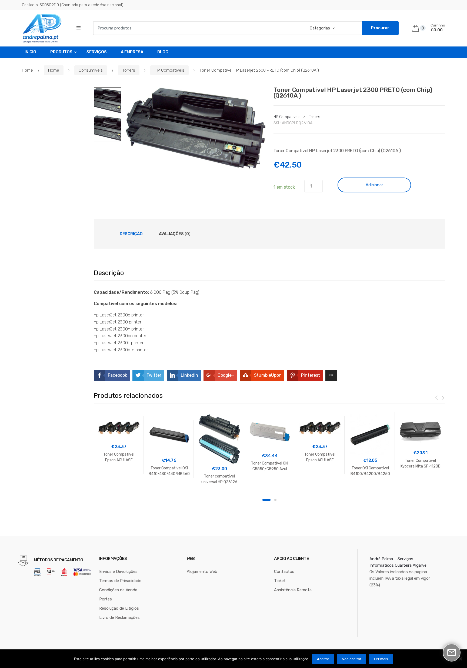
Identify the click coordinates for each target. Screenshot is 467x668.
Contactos (284, 571)
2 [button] (275, 500)
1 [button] (266, 500)
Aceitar (323, 659)
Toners (128, 70)
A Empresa (132, 51)
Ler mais (381, 659)
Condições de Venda (118, 589)
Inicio (30, 51)
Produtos (61, 51)
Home (27, 70)
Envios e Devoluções (118, 571)
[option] (194, 128)
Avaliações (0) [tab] (175, 233)
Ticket (280, 580)
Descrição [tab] (131, 233)
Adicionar (374, 184)
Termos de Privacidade (120, 580)
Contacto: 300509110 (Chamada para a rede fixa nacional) (72, 5)
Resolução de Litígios (119, 608)
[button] (258, 162)
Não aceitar (351, 659)
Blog (162, 51)
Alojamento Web (202, 571)
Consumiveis (91, 70)
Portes (105, 599)
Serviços (96, 51)
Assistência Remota (293, 589)
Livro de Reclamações (119, 617)
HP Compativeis (169, 70)
